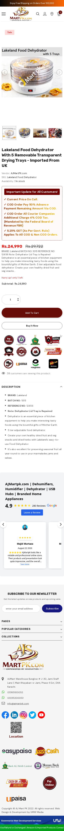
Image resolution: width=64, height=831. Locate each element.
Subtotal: (7, 283)
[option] (32, 72)
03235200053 (15, 697)
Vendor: (6, 173)
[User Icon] (45, 14)
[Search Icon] (37, 14)
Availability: (8, 181)
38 (8, 373)
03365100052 (15, 692)
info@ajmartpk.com (18, 703)
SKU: (4, 177)
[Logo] (21, 14)
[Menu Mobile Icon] (4, 14)
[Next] (59, 72)
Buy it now (32, 325)
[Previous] (5, 72)
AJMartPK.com (19, 173)
